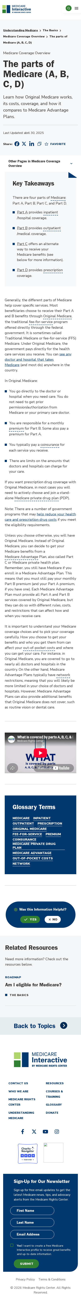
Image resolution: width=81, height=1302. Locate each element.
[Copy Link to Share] (39, 144)
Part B (22, 228)
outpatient (52, 228)
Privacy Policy (25, 1279)
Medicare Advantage (21, 556)
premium (16, 428)
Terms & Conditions (51, 1279)
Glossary (54, 1105)
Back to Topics (34, 1026)
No (55, 919)
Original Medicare (57, 316)
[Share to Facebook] (16, 144)
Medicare (58, 197)
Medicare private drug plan (37, 498)
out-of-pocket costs (39, 647)
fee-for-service (41, 321)
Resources (55, 1083)
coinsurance (49, 444)
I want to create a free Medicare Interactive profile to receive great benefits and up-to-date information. (44, 1250)
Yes (33, 919)
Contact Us (18, 1083)
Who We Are (18, 1091)
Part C (22, 243)
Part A (22, 212)
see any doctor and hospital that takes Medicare (38, 359)
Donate (52, 1113)
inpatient (50, 212)
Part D (22, 270)
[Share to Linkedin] (31, 144)
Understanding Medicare (20, 30)
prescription (53, 270)
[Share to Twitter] (24, 143)
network (63, 674)
